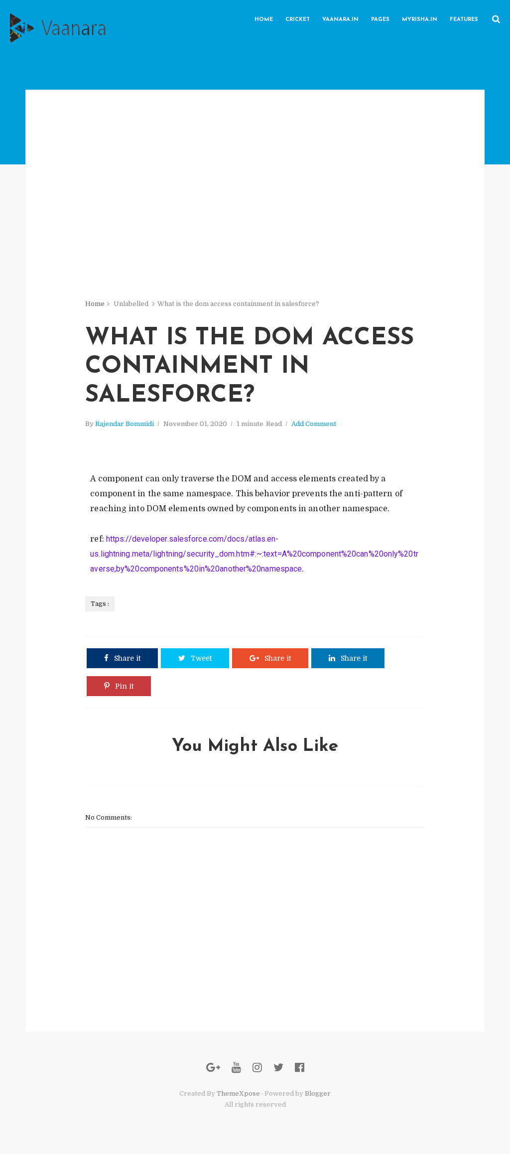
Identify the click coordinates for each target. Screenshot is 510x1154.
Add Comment (313, 424)
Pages (380, 19)
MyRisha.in (419, 19)
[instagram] (257, 1067)
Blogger (318, 1093)
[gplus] (213, 1067)
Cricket (297, 19)
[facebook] (299, 1067)
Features (464, 19)
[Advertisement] (255, 159)
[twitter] (278, 1067)
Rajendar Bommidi (124, 424)
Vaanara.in (340, 19)
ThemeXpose (238, 1093)
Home (264, 19)
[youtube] (236, 1067)
